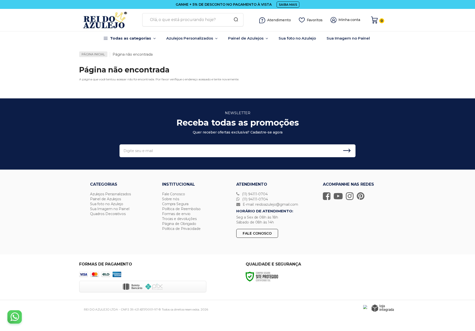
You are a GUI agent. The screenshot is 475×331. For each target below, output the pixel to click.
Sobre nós (170, 199)
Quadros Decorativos (108, 214)
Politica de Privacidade (181, 228)
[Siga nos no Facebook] (328, 196)
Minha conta (349, 20)
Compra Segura (175, 204)
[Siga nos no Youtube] (339, 196)
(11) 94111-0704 (254, 194)
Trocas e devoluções (179, 219)
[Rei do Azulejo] (109, 20)
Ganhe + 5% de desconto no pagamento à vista (224, 4)
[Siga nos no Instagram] (351, 196)
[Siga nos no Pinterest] (362, 196)
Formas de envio (176, 214)
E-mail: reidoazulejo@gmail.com (270, 204)
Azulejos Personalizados (110, 194)
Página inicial (93, 54)
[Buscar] (234, 20)
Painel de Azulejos (105, 199)
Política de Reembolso (181, 209)
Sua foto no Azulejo (106, 204)
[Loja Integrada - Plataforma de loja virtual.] (383, 308)
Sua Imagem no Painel (109, 209)
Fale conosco (257, 233)
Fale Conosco (173, 194)
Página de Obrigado (179, 223)
